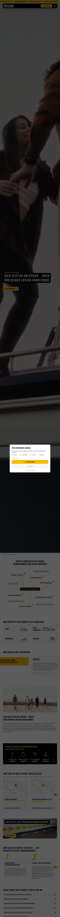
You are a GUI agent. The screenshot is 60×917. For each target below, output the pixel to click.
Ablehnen (30, 466)
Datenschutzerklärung (30, 470)
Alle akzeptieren (30, 462)
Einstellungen (15, 458)
